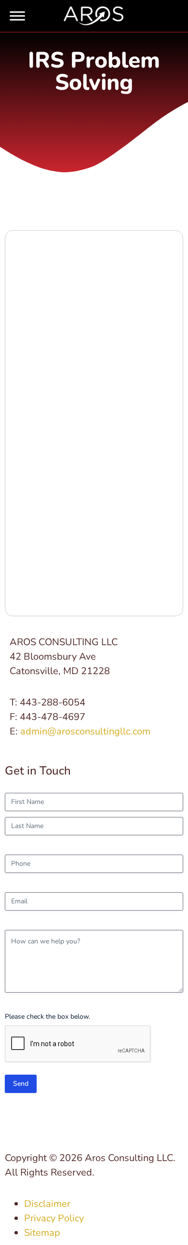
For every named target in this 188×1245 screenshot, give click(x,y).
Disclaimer (47, 1203)
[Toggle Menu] (17, 16)
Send (20, 1083)
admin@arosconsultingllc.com (85, 731)
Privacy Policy (54, 1218)
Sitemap (42, 1232)
